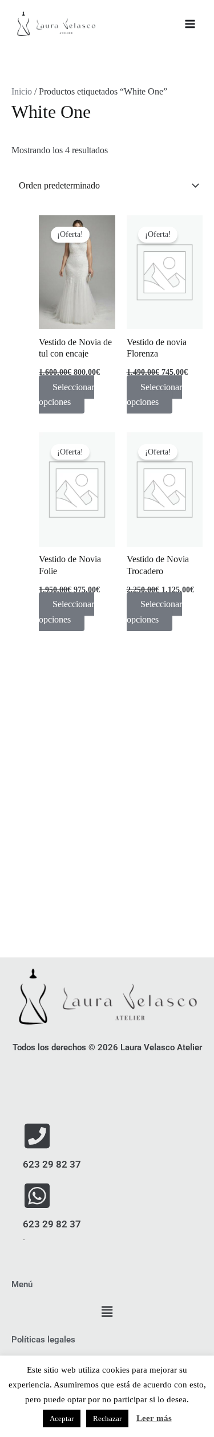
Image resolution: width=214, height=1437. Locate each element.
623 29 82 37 (52, 1164)
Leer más (154, 1418)
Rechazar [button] (107, 1418)
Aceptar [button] (62, 1418)
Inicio (21, 91)
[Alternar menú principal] (190, 23)
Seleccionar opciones (66, 394)
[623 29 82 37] (37, 1135)
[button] (106, 1312)
